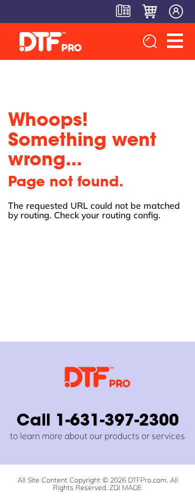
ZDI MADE (126, 487)
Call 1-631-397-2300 (97, 422)
